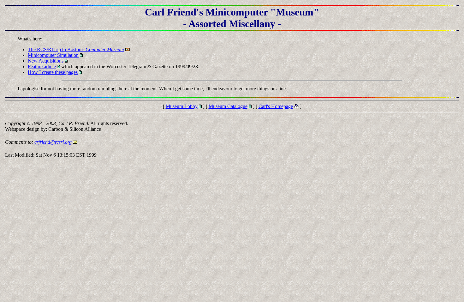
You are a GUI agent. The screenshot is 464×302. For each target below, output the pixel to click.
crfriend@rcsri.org (53, 142)
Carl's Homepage (276, 106)
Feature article (42, 66)
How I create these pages (53, 72)
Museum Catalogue (228, 106)
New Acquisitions (45, 60)
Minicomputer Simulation (53, 55)
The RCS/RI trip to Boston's (76, 49)
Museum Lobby (182, 106)
